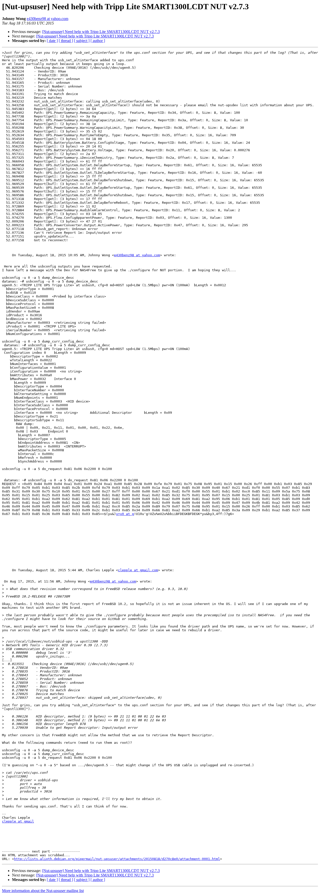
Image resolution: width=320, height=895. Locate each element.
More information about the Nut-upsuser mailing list (43, 890)
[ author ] (97, 40)
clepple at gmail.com (138, 570)
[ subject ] (82, 40)
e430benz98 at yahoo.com (47, 18)
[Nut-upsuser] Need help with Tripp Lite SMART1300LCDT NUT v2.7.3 (101, 32)
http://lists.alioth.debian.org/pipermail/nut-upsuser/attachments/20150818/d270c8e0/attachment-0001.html (117, 859)
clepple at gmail (18, 821)
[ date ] (52, 40)
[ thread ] (66, 40)
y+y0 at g (125, 514)
